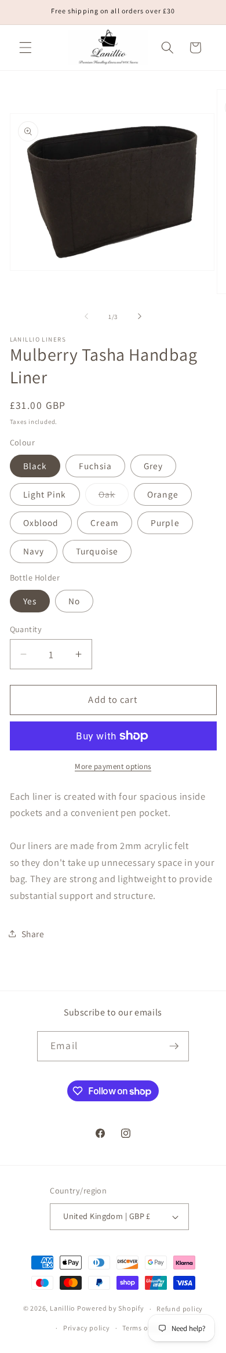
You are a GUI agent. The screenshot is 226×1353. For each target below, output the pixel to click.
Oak (114, 497)
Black (35, 465)
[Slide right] (139, 316)
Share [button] (33, 934)
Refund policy (179, 1308)
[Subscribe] (174, 1046)
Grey (153, 465)
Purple (165, 522)
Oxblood (41, 522)
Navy (33, 551)
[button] (25, 47)
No (74, 601)
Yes (30, 601)
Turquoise (97, 551)
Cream (104, 522)
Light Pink (45, 494)
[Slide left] (86, 316)
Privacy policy (86, 1327)
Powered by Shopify (110, 1308)
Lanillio (62, 1308)
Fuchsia (95, 465)
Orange (162, 494)
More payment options (113, 766)
